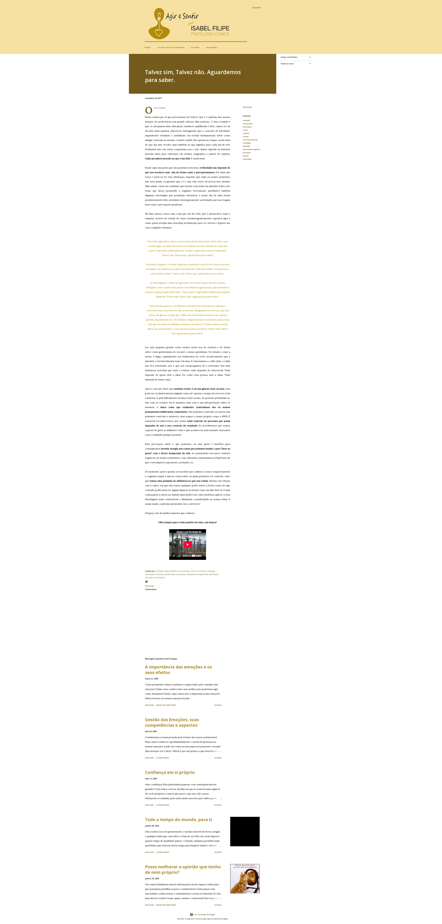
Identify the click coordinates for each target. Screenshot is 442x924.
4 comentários (162, 805)
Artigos (147, 47)
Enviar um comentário (166, 705)
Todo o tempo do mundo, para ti (178, 819)
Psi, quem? (195, 47)
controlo (246, 133)
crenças (246, 136)
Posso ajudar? (212, 47)
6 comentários (162, 758)
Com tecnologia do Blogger (204, 914)
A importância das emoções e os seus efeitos (178, 669)
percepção (246, 153)
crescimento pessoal (250, 140)
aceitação (246, 120)
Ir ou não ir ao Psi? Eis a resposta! (170, 47)
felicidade (246, 146)
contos (245, 130)
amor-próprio (248, 123)
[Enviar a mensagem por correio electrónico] (146, 582)
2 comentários (162, 852)
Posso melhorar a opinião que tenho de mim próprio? (183, 869)
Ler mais (217, 705)
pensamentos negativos (251, 149)
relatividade (247, 159)
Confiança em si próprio (170, 772)
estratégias (247, 143)
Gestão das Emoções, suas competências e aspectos (172, 722)
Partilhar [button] (247, 107)
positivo (246, 156)
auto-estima (247, 127)
